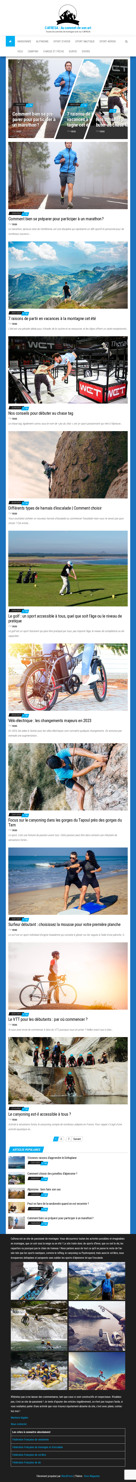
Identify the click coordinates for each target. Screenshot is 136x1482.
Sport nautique (85, 41)
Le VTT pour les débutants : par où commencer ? (47, 1019)
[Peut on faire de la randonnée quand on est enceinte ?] (16, 1207)
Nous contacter (19, 1424)
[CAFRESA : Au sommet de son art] (10, 42)
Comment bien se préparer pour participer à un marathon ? (34, 119)
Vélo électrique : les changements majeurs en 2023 (50, 720)
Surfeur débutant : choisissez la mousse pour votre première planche (64, 924)
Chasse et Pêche (53, 51)
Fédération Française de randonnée (30, 1439)
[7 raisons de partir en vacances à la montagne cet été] (68, 274)
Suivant (77, 1139)
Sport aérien (108, 41)
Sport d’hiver (61, 41)
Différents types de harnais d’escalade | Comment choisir (55, 508)
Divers (86, 51)
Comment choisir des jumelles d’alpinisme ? (52, 1173)
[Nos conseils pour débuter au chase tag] (68, 369)
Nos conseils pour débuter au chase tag (40, 413)
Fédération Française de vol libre (29, 1454)
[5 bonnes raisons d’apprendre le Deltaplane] (16, 1162)
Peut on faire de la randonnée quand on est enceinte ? (58, 1203)
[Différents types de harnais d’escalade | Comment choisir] (68, 464)
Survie (73, 51)
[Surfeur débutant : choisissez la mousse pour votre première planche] (68, 881)
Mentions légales (19, 1417)
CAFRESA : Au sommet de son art (68, 28)
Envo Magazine (92, 1476)
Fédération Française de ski (26, 1462)
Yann (18, 131)
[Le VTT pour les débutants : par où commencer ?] (68, 975)
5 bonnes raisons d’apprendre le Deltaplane (52, 1158)
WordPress (67, 1476)
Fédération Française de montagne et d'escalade (37, 1447)
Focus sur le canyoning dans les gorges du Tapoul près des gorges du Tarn (65, 822)
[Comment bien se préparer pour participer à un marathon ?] (68, 98)
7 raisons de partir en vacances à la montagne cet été (87, 119)
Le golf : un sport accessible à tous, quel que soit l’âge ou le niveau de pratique (65, 618)
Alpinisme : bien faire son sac (44, 1189)
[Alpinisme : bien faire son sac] (16, 1193)
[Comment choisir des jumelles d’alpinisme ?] (16, 1177)
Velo (20, 51)
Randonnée (24, 41)
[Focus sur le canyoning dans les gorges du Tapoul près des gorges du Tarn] (68, 776)
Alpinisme (42, 41)
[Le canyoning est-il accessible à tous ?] (68, 1070)
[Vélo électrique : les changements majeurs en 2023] (68, 677)
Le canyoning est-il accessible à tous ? (39, 1114)
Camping (33, 51)
